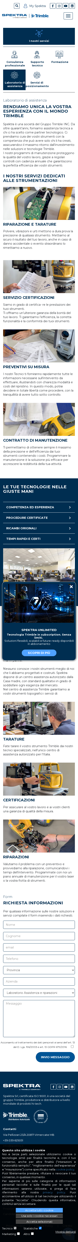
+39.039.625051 (13, 1140)
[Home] (14, 16)
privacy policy (54, 1192)
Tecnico (7, 1228)
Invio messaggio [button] (55, 1057)
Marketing (9, 1234)
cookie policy (65, 1169)
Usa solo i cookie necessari (39, 1215)
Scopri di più (39, 653)
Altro (27, 1234)
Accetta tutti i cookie (39, 1210)
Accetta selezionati (39, 1221)
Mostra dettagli (66, 1231)
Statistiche (31, 1228)
